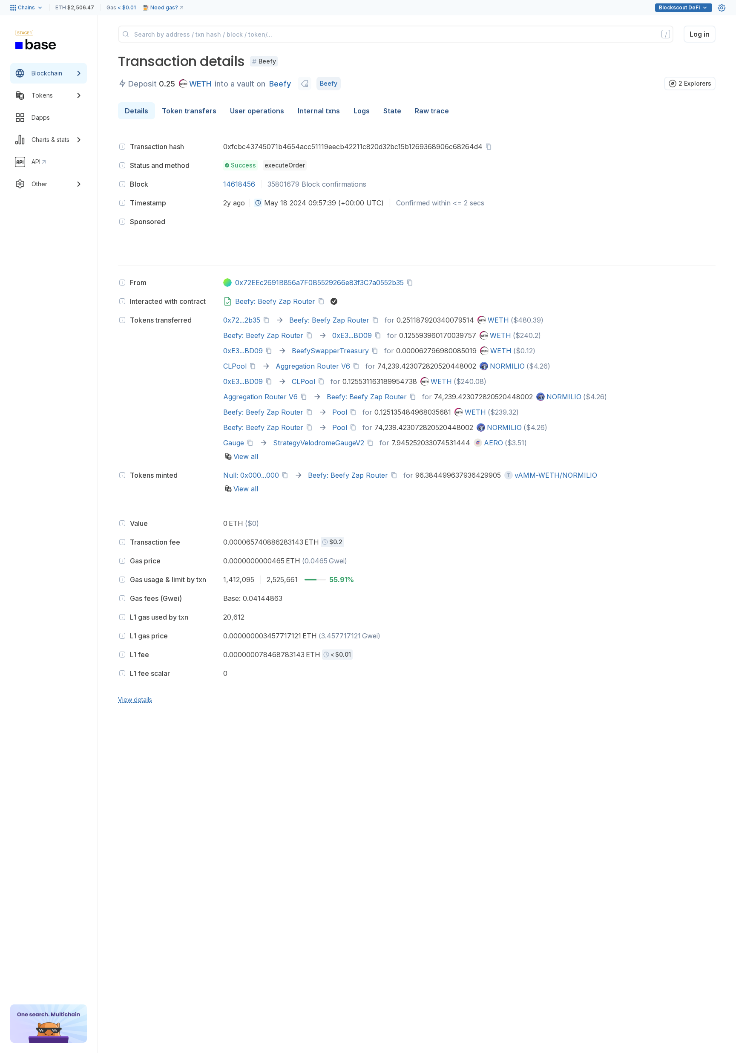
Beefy (280, 83)
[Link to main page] (35, 44)
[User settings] (721, 7)
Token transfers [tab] (189, 111)
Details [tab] (136, 111)
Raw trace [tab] (432, 111)
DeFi (679, 7)
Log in (700, 34)
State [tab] (392, 111)
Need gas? (164, 7)
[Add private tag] (304, 83)
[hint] (122, 146)
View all (245, 456)
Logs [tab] (362, 111)
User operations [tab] (257, 111)
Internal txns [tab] (319, 111)
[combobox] (258, 203)
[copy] (490, 146)
